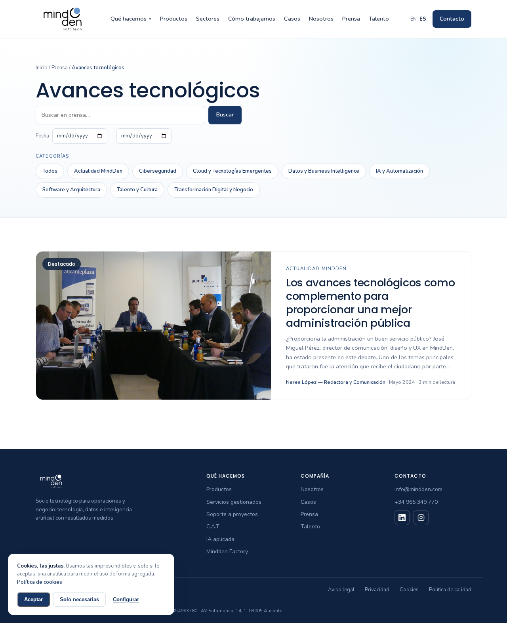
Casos (292, 19)
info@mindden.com (418, 489)
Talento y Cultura (137, 189)
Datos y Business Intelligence (323, 171)
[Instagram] (421, 517)
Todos (49, 171)
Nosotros (321, 19)
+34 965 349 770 (416, 502)
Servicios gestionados (233, 502)
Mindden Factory (227, 551)
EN (413, 19)
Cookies (409, 589)
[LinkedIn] (402, 517)
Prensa (351, 19)
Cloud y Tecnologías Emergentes (232, 171)
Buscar (225, 114)
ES (422, 19)
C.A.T (212, 526)
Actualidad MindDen (98, 171)
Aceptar (33, 599)
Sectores (207, 19)
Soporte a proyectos (232, 514)
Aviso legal (341, 589)
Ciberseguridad (157, 171)
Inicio (42, 67)
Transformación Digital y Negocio (213, 189)
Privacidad (377, 589)
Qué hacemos (131, 19)
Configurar (126, 599)
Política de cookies (39, 582)
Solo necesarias (79, 599)
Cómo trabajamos (251, 19)
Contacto (452, 19)
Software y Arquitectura (71, 189)
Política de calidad (450, 589)
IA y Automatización (399, 171)
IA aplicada (220, 539)
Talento (379, 19)
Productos (173, 19)
